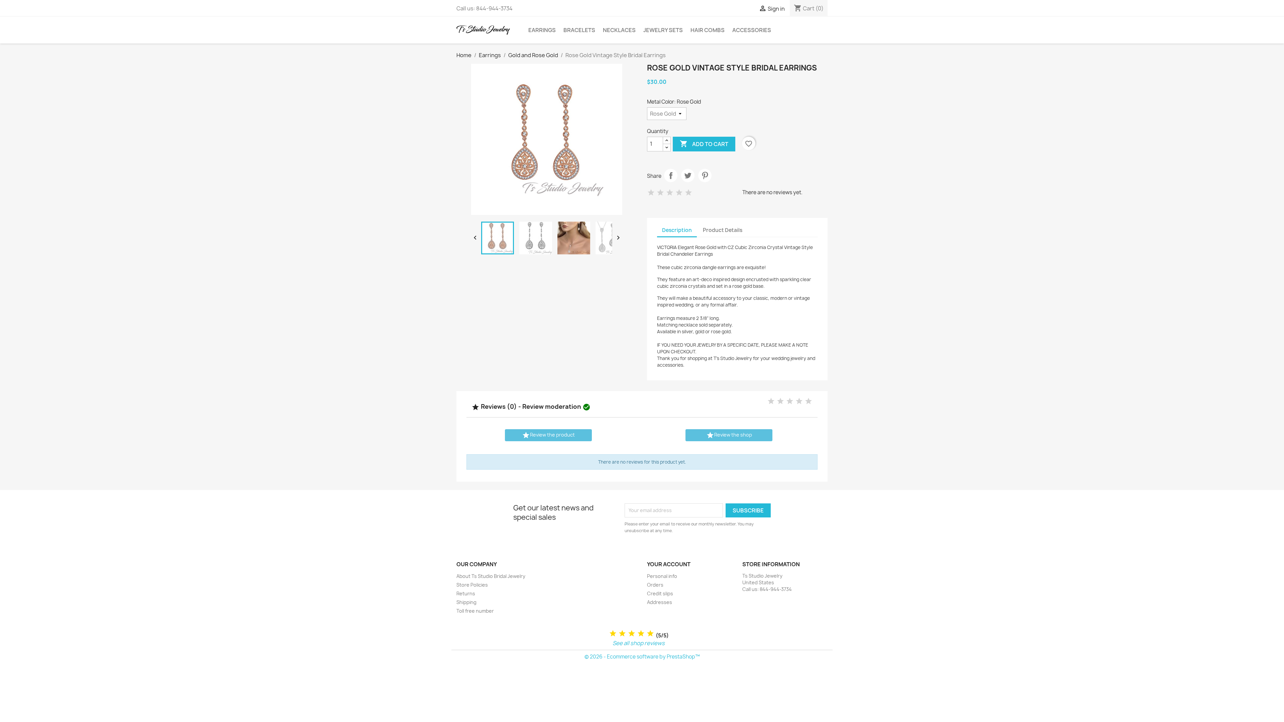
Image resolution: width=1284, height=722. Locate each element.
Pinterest (705, 175)
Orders (655, 585)
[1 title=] (613, 633)
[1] (651, 192)
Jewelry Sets (663, 30)
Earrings (542, 30)
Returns (465, 593)
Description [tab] (677, 230)
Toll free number (475, 611)
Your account (668, 564)
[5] (688, 192)
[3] (670, 192)
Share (670, 175)
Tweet (687, 175)
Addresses (659, 602)
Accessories (751, 30)
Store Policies (472, 585)
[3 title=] (632, 633)
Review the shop (729, 435)
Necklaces (619, 30)
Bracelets (579, 30)
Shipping (466, 602)
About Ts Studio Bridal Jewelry (490, 576)
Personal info (662, 576)
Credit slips (660, 593)
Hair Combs (707, 30)
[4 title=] (641, 633)
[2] (660, 192)
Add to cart (704, 144)
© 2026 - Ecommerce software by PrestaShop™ (642, 656)
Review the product (548, 435)
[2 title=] (622, 633)
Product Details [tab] (722, 230)
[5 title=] (650, 633)
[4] (679, 192)
